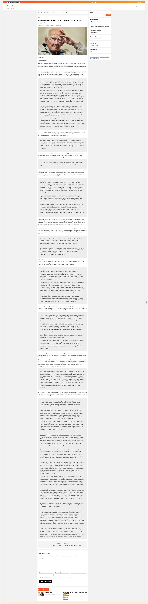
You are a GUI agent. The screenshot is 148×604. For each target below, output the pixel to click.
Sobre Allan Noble (94, 32)
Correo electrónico (59, 572)
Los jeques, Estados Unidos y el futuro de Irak (99, 24)
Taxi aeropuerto (103, 57)
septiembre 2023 (94, 45)
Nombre (41, 572)
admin (40, 25)
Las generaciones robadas (96, 30)
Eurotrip (91, 55)
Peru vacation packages (94, 57)
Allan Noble (11, 6)
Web (72, 572)
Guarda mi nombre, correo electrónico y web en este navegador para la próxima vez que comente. (59, 577)
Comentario (41, 558)
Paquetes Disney (96, 58)
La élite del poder (48, 592)
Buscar (91, 12)
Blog (39, 17)
